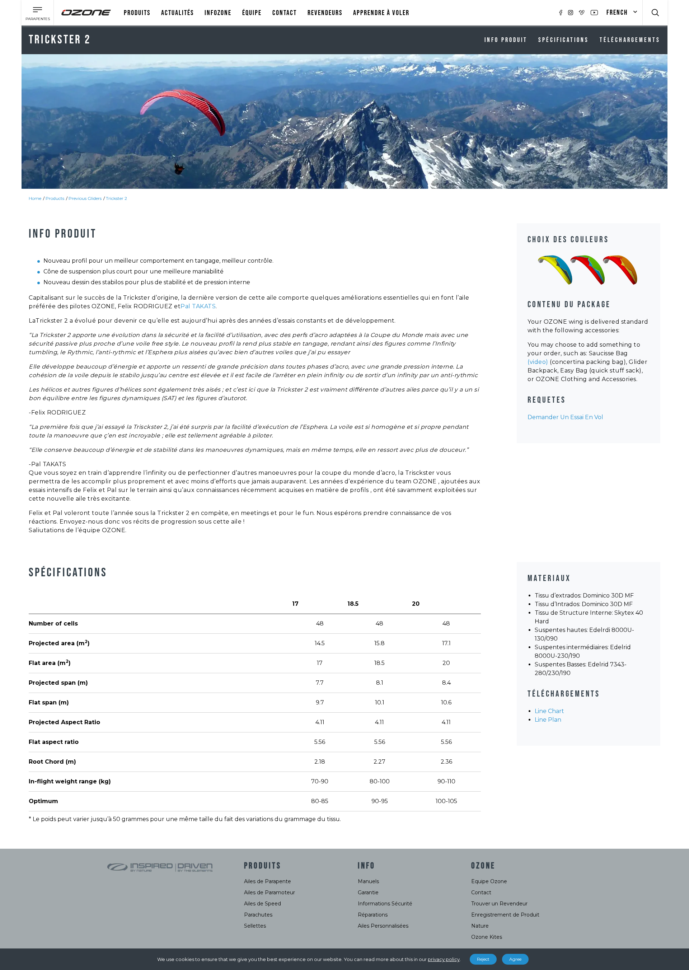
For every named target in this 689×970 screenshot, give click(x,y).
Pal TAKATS (198, 306)
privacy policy (444, 959)
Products (55, 198)
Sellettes (255, 926)
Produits (137, 13)
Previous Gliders (85, 198)
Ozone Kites (486, 937)
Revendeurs (325, 13)
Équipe (252, 13)
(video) (538, 362)
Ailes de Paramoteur (269, 892)
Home (35, 198)
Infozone (218, 13)
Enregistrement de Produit (505, 915)
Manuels (368, 881)
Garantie (368, 892)
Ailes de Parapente (267, 881)
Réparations (373, 915)
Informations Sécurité (385, 903)
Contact (284, 13)
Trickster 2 (116, 198)
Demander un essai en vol (565, 417)
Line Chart (549, 711)
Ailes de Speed (262, 903)
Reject (483, 959)
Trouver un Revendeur (499, 903)
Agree (515, 959)
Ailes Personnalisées (383, 926)
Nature (480, 926)
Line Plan (548, 719)
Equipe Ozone (489, 881)
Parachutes (258, 915)
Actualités (177, 13)
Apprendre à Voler (381, 13)
